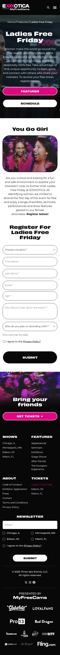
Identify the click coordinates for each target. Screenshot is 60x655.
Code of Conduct (12, 484)
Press (5, 493)
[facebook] (34, 582)
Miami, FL (8, 456)
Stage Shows (38, 456)
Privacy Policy (10, 507)
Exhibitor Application (14, 489)
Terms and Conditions (15, 502)
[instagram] (30, 582)
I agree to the (23, 341)
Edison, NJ (8, 452)
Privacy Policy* (32, 341)
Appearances (38, 443)
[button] (55, 7)
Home (11, 22)
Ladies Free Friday (41, 484)
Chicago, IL (8, 443)
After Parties (38, 461)
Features (23, 22)
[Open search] (48, 6)
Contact (7, 498)
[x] (26, 582)
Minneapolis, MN (12, 447)
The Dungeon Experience (39, 467)
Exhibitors (37, 452)
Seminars (36, 447)
